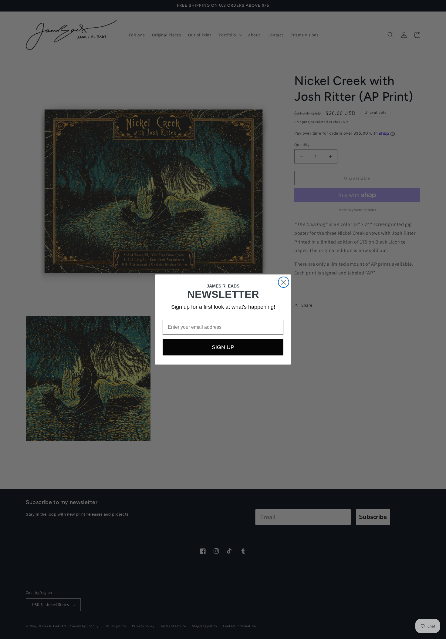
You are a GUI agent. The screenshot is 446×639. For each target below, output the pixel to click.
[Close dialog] (283, 282)
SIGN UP (223, 347)
